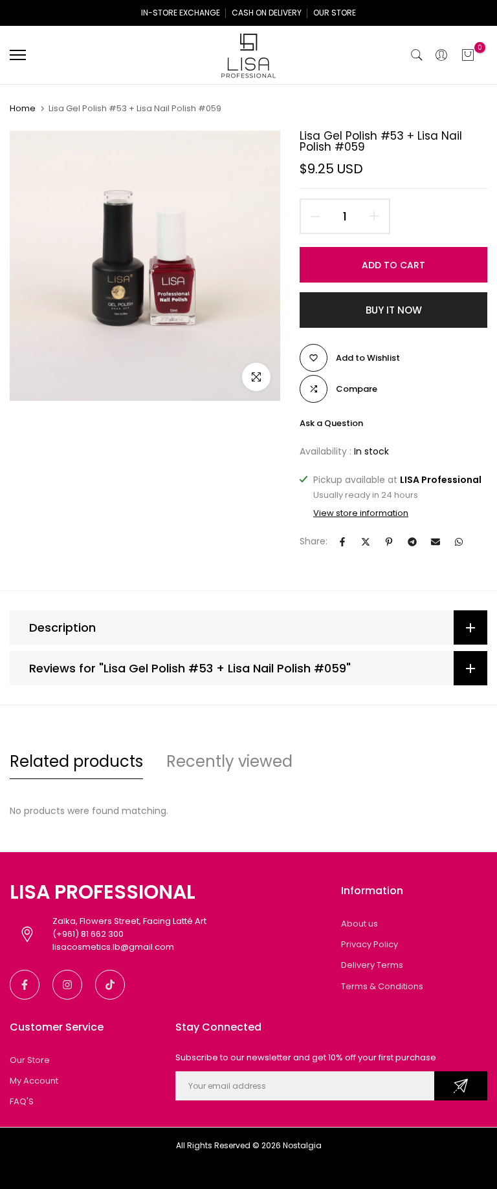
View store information (360, 513)
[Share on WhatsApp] (459, 542)
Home (23, 108)
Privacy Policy (369, 944)
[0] (468, 55)
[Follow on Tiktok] (110, 985)
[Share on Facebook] (342, 542)
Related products (76, 761)
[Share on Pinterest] (389, 542)
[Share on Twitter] (365, 542)
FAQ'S (22, 1101)
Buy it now (394, 310)
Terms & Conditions (382, 986)
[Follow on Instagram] (67, 985)
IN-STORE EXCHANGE (180, 12)
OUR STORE (334, 12)
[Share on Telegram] (412, 542)
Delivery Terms (372, 965)
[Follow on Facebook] (24, 985)
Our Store (30, 1060)
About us (359, 923)
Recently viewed (229, 761)
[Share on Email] (435, 542)
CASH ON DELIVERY (267, 12)
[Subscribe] (460, 1085)
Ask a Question (331, 423)
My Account (34, 1081)
